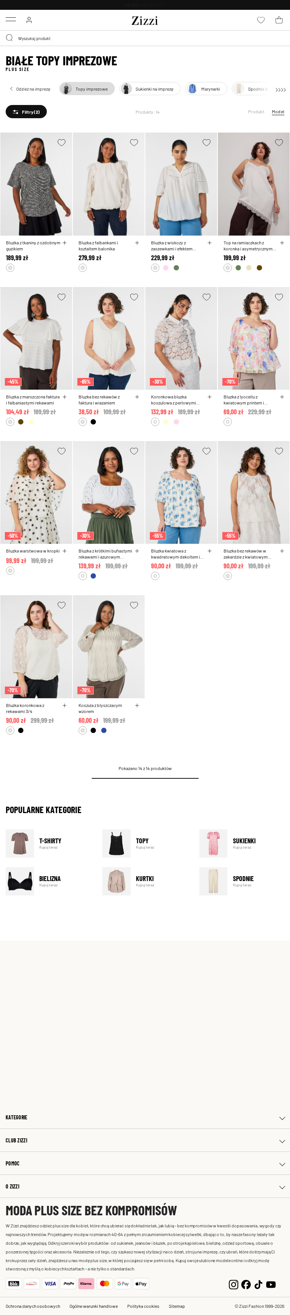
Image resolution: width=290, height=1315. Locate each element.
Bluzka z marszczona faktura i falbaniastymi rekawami (33, 400)
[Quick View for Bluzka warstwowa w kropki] (64, 551)
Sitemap (177, 1306)
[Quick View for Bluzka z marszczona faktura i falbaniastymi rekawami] (64, 397)
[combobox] (145, 38)
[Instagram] (233, 1284)
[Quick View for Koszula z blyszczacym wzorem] (137, 705)
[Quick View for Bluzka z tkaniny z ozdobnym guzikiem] (64, 243)
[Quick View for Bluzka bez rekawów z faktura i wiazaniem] (137, 397)
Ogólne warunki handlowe (93, 1306)
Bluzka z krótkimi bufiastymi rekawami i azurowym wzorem (105, 554)
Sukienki (243, 843)
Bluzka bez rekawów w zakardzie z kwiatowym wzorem (246, 554)
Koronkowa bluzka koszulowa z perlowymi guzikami (173, 400)
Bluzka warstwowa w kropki (33, 551)
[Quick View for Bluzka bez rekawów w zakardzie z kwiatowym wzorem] (282, 551)
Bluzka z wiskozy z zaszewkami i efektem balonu (172, 245)
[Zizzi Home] (145, 19)
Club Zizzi (16, 1140)
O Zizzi (12, 1186)
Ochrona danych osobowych (33, 1306)
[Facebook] (246, 1284)
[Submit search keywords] (10, 38)
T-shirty (49, 843)
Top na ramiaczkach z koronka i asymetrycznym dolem (248, 245)
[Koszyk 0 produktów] (279, 20)
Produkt (256, 111)
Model (278, 111)
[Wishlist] (61, 143)
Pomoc (13, 1163)
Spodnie (243, 881)
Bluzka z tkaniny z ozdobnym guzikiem (33, 245)
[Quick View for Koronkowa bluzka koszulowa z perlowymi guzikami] (209, 397)
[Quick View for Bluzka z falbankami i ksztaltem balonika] (137, 243)
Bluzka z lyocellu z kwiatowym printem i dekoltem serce (244, 400)
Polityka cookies (143, 1306)
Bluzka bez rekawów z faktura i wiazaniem (99, 400)
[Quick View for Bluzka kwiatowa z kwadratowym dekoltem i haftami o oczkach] (209, 551)
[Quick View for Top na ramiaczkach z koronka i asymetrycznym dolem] (282, 243)
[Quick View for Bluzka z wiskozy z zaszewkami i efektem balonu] (209, 243)
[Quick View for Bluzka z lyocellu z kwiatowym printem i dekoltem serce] (282, 397)
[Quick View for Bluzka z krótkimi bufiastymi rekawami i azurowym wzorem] (137, 551)
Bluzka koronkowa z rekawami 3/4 (25, 708)
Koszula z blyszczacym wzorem (100, 708)
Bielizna (49, 881)
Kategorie (17, 1117)
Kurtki (146, 881)
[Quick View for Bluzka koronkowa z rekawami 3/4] (64, 705)
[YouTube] (271, 1284)
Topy (146, 843)
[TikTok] (258, 1284)
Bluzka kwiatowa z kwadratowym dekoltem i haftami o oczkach (175, 554)
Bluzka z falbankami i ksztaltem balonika (98, 245)
